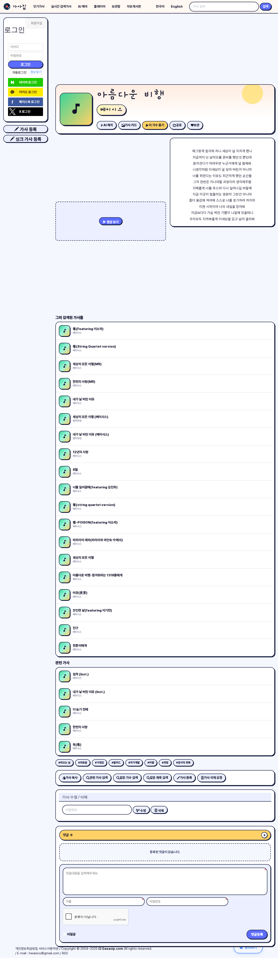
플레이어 (99, 6)
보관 (196, 125)
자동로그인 (19, 73)
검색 (265, 6)
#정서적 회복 (183, 762)
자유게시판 (134, 6)
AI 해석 (83, 6)
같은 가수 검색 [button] (129, 778)
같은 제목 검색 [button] (159, 778)
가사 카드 (131, 125)
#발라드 (116, 762)
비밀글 (71, 934)
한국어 (160, 6)
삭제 (160, 811)
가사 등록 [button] (28, 129)
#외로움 (82, 762)
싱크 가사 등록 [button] (28, 139)
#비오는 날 (64, 762)
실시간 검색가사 (61, 6)
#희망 (165, 762)
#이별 (150, 762)
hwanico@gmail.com (44, 953)
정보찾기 (36, 72)
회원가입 (36, 23)
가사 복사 (72, 778)
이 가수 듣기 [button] (156, 125)
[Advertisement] (165, 50)
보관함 (116, 6)
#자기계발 (134, 762)
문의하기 (251, 947)
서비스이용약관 (48, 949)
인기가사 (39, 6)
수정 (143, 811)
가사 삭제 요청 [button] (213, 778)
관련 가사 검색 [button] (98, 778)
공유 (179, 125)
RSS (65, 953)
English (177, 6)
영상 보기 (112, 222)
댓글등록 (257, 934)
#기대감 (99, 762)
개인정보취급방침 (26, 949)
